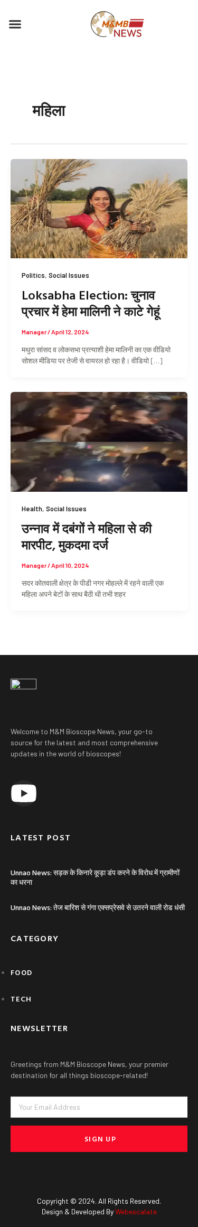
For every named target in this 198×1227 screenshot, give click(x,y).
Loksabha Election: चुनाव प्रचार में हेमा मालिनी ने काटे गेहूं (91, 303)
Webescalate (136, 1211)
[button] (15, 24)
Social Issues (69, 275)
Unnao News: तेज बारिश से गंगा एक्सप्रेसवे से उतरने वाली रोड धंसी (98, 907)
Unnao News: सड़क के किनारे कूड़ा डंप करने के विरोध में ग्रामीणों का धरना (95, 877)
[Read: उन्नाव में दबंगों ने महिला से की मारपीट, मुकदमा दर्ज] (99, 440)
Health (32, 508)
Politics (33, 275)
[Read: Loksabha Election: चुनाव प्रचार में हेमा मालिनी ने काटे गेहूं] (99, 207)
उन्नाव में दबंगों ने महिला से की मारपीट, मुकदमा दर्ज (87, 536)
